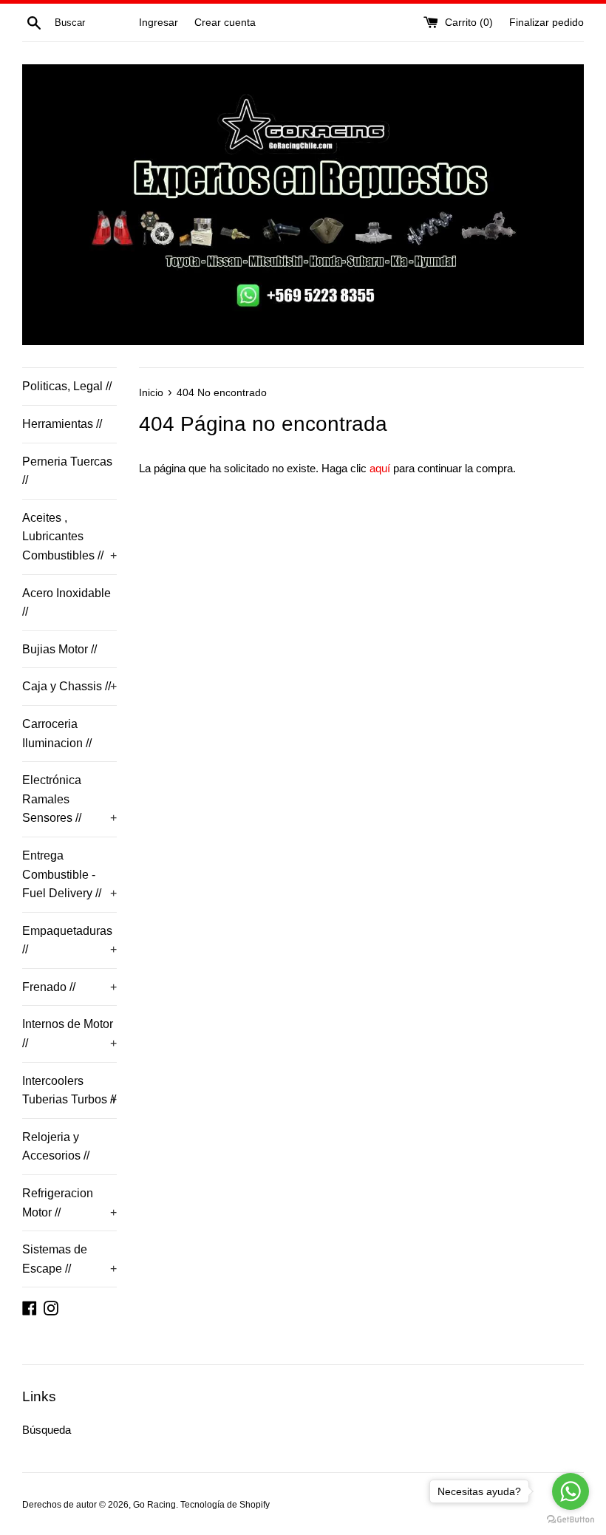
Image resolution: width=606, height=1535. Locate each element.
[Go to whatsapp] (570, 1491)
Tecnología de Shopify (225, 1505)
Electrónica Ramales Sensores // (69, 799)
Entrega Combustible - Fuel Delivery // (69, 874)
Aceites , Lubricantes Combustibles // (69, 536)
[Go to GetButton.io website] (570, 1520)
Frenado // (69, 987)
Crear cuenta (225, 22)
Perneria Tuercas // (67, 471)
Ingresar (158, 22)
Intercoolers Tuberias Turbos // (69, 1090)
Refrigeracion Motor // (69, 1203)
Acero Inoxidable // (66, 603)
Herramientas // (62, 424)
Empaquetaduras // (69, 940)
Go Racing (154, 1505)
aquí (380, 468)
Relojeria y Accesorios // (55, 1147)
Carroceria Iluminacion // (57, 733)
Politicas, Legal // (67, 386)
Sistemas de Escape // (69, 1259)
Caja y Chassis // (69, 686)
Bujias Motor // (59, 649)
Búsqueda (46, 1429)
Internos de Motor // (69, 1033)
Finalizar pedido (546, 22)
